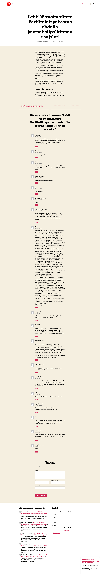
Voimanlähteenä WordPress (30, 571)
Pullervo (55, 525)
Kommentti (37, 470)
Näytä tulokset (66, 530)
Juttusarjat (76, 3)
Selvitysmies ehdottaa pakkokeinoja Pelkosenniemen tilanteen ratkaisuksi (90, 561)
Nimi (36, 480)
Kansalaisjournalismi (83, 3)
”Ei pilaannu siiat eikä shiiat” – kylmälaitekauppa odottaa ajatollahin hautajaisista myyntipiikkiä (34, 512)
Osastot (70, 3)
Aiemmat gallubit (56, 533)
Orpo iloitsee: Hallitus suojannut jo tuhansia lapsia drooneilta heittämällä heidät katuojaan (34, 555)
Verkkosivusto (37, 485)
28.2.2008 (52, 41)
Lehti (23, 571)
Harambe (55, 517)
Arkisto (50, 12)
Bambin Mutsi (56, 520)
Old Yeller (55, 522)
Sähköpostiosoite (54, 480)
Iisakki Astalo (45, 41)
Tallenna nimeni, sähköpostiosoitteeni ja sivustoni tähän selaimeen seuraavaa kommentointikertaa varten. (49, 491)
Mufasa (55, 514)
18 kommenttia (60, 41)
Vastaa (36, 146)
